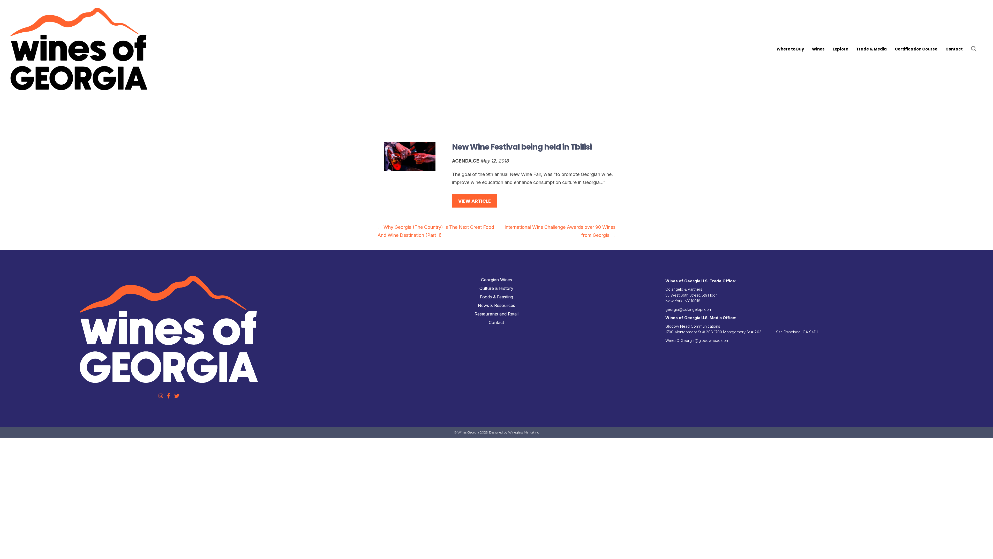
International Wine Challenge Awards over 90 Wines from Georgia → (560, 231)
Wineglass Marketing (523, 432)
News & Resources (496, 305)
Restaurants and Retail (496, 314)
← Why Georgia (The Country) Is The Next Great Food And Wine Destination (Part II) (436, 231)
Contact (954, 49)
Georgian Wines (496, 279)
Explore (840, 49)
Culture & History (496, 288)
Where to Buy (790, 49)
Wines (818, 49)
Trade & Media (871, 49)
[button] (975, 49)
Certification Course (916, 49)
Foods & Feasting (496, 296)
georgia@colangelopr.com (688, 309)
